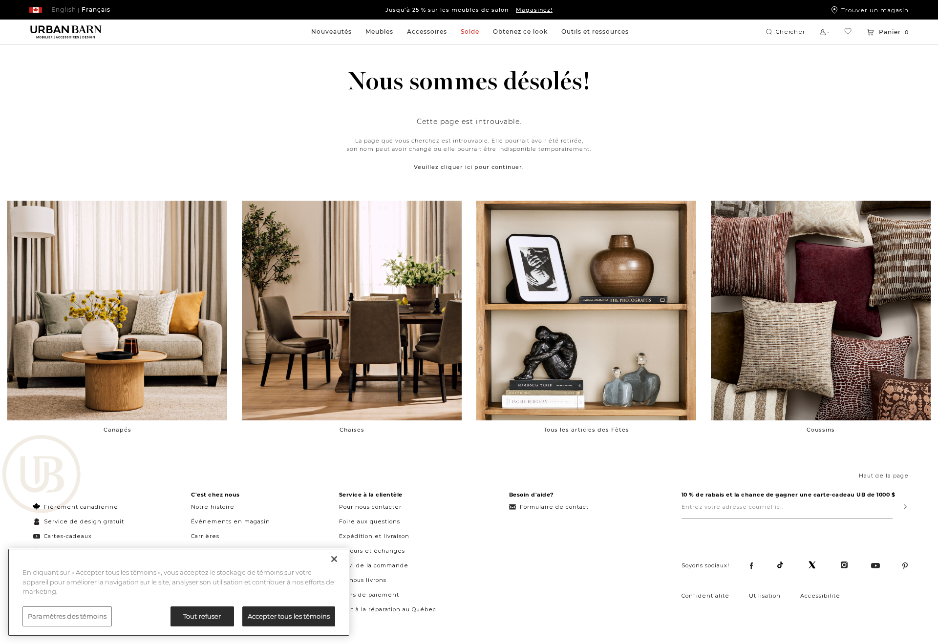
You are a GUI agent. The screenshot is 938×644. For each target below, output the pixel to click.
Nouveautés (331, 31)
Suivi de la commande (373, 565)
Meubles (379, 31)
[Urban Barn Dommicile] (66, 32)
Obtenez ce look (520, 31)
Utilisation (765, 595)
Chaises (352, 429)
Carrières (205, 536)
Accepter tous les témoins (289, 616)
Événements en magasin (230, 521)
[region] (179, 592)
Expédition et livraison (374, 536)
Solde (470, 31)
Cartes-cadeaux (68, 536)
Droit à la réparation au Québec (387, 609)
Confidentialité (705, 595)
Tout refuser (202, 616)
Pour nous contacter (370, 506)
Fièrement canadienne (81, 506)
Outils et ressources (595, 31)
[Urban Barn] (41, 475)
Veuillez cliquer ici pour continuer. (469, 167)
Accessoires (427, 31)
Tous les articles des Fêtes (586, 429)
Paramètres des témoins (67, 616)
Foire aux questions (369, 521)
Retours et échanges (372, 550)
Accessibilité (820, 595)
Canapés (117, 429)
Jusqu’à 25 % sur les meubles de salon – (469, 9)
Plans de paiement (369, 594)
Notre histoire (212, 506)
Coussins (821, 429)
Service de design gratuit (83, 521)
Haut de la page (884, 475)
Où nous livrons (362, 580)
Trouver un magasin (875, 10)
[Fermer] (334, 559)
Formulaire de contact (554, 506)
